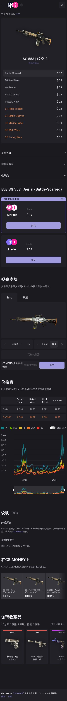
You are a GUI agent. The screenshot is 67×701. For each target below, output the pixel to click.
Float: (45, 344)
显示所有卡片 (58, 624)
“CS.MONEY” (18, 693)
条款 (10, 696)
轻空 (40, 59)
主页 (3, 14)
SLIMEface (18, 531)
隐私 (3, 696)
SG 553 (10, 14)
